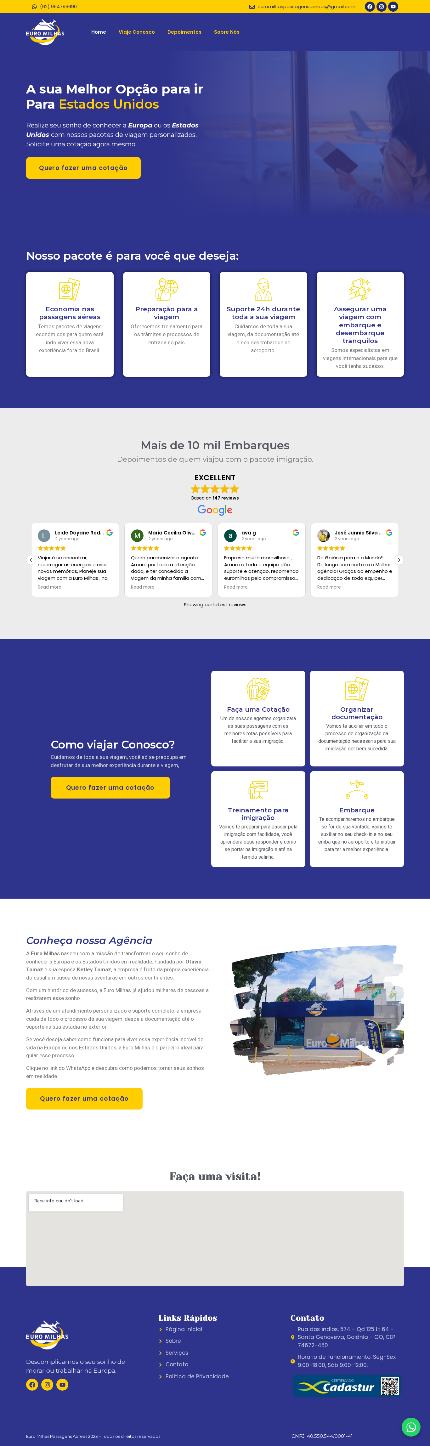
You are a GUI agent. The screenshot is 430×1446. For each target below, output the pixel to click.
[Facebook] (370, 7)
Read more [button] (49, 587)
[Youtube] (393, 7)
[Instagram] (381, 7)
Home (98, 32)
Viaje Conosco (137, 32)
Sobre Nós (227, 32)
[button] (399, 560)
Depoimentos (184, 32)
